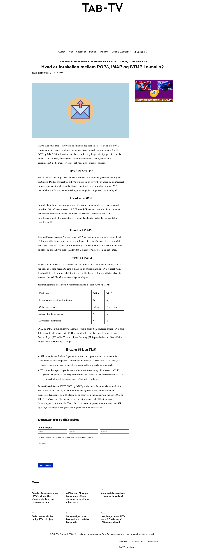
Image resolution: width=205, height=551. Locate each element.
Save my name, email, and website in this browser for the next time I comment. (67, 437)
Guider (103, 513)
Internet (72, 61)
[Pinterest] (45, 78)
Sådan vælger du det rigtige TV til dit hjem (42, 518)
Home (61, 61)
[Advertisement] (102, 32)
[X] (39, 78)
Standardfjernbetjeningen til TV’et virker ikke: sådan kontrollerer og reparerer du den (45, 498)
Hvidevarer (70, 513)
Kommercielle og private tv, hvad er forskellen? (113, 495)
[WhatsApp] (50, 78)
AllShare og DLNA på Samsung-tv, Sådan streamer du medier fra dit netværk (77, 498)
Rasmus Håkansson (41, 73)
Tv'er (33, 490)
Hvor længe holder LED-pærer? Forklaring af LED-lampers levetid (113, 519)
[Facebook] (34, 78)
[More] (56, 78)
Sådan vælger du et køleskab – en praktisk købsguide (77, 519)
